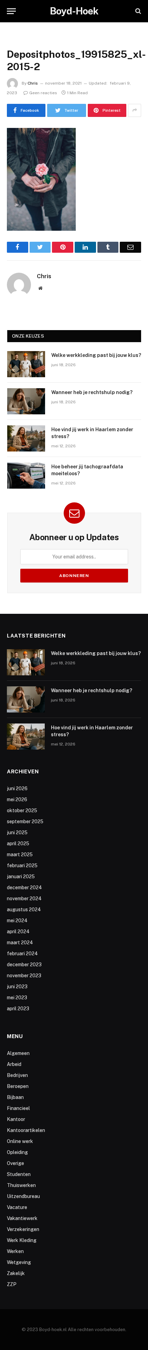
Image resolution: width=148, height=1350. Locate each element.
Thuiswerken (21, 1185)
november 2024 (24, 898)
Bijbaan (15, 1097)
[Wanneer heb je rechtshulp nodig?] (26, 401)
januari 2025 (21, 876)
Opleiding (17, 1152)
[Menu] (11, 11)
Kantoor (16, 1119)
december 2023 (24, 964)
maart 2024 (20, 942)
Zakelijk (16, 1273)
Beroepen (18, 1086)
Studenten (19, 1174)
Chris (33, 83)
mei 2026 (17, 799)
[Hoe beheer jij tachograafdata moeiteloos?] (26, 475)
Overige (15, 1163)
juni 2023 (17, 986)
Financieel (18, 1108)
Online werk (20, 1141)
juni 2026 (17, 788)
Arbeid (14, 1064)
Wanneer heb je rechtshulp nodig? (92, 392)
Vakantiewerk (22, 1218)
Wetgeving (19, 1262)
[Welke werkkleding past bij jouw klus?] (26, 364)
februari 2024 (22, 953)
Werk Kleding (21, 1240)
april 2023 (18, 1008)
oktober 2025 (22, 810)
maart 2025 (20, 854)
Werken (15, 1251)
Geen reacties (43, 92)
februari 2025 (22, 865)
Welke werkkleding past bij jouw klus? (96, 355)
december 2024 (24, 887)
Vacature (17, 1207)
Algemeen (18, 1053)
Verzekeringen (23, 1229)
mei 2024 (17, 920)
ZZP (12, 1284)
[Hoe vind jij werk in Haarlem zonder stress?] (26, 438)
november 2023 (24, 975)
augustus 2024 (24, 909)
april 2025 (18, 843)
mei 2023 (17, 997)
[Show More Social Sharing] (134, 110)
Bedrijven (17, 1075)
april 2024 (18, 931)
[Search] (137, 11)
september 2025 (25, 821)
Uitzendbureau (23, 1196)
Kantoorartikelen (26, 1130)
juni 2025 (17, 832)
